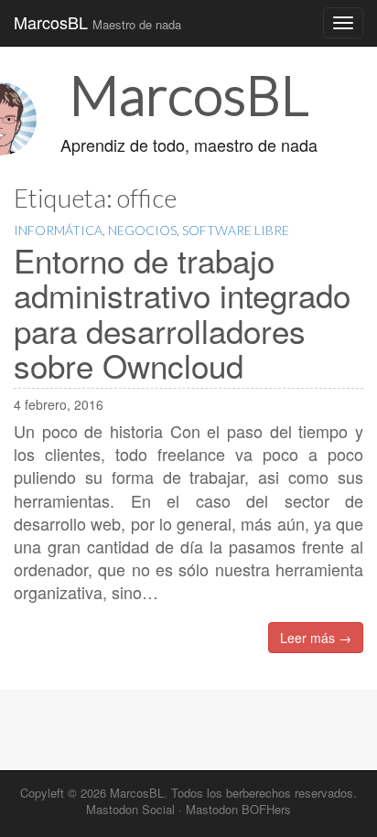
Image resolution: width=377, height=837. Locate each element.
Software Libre (235, 230)
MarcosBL (97, 22)
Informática (58, 230)
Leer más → (315, 637)
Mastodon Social (130, 809)
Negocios (142, 230)
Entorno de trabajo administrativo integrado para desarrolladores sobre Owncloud (182, 313)
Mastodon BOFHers (238, 809)
